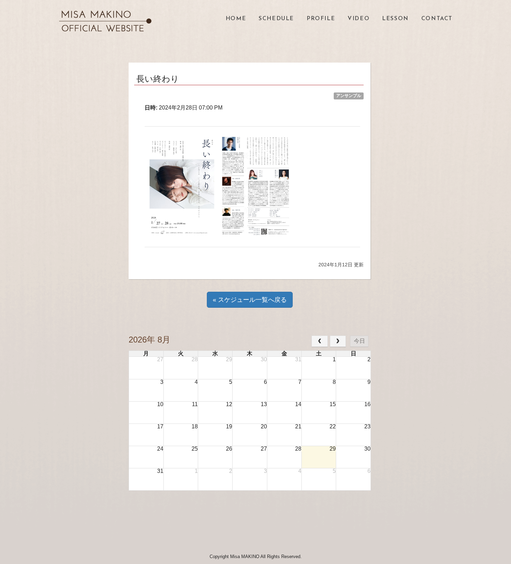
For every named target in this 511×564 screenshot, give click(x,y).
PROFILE (321, 19)
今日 (359, 341)
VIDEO (359, 19)
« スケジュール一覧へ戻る (250, 299)
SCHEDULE (276, 19)
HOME (236, 19)
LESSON (395, 19)
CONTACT (437, 19)
